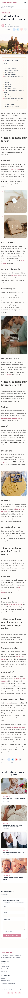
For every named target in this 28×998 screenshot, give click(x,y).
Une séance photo (10, 72)
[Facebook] (8, 993)
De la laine (8, 86)
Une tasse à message (10, 68)
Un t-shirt (7, 94)
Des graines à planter (10, 88)
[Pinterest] (15, 993)
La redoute (8, 374)
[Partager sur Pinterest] (21, 29)
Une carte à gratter (10, 102)
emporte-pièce (6, 462)
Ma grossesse (9, 6)
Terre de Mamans (7, 952)
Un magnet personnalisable (12, 106)
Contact (3, 978)
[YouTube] (19, 993)
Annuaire (3, 964)
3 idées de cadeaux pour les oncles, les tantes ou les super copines (13, 99)
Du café (7, 82)
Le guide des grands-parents (11, 418)
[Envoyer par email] (25, 29)
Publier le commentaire (12, 935)
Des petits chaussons (10, 74)
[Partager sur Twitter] (17, 29)
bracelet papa (15, 169)
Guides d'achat (5, 966)
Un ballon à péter (9, 104)
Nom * (5, 906)
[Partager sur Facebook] (14, 29)
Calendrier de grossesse (7, 969)
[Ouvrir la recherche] (21, 2)
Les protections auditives (11, 70)
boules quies (15, 275)
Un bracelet (8, 66)
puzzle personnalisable (14, 604)
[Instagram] (12, 993)
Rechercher (4, 971)
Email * (5, 912)
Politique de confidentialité (8, 983)
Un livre (7, 80)
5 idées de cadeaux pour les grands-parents (13, 77)
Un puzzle (8, 96)
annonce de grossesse (18, 727)
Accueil (3, 6)
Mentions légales (5, 980)
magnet (8, 703)
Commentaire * (7, 919)
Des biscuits (8, 84)
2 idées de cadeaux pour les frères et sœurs (14, 91)
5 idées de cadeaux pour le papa (13, 63)
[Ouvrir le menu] (25, 2)
